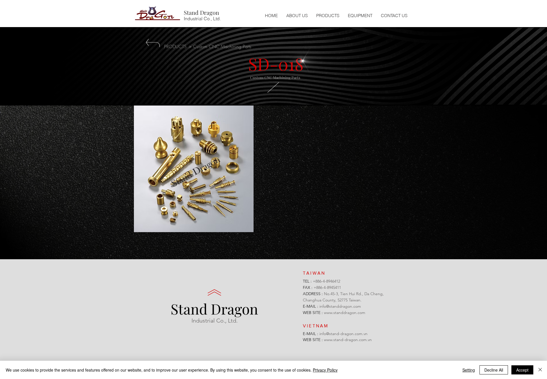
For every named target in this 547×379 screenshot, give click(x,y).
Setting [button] (468, 370)
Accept (522, 370)
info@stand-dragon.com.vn (343, 333)
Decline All (493, 370)
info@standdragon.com (340, 306)
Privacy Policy (325, 370)
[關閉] (540, 369)
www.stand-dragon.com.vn (348, 339)
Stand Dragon (214, 308)
